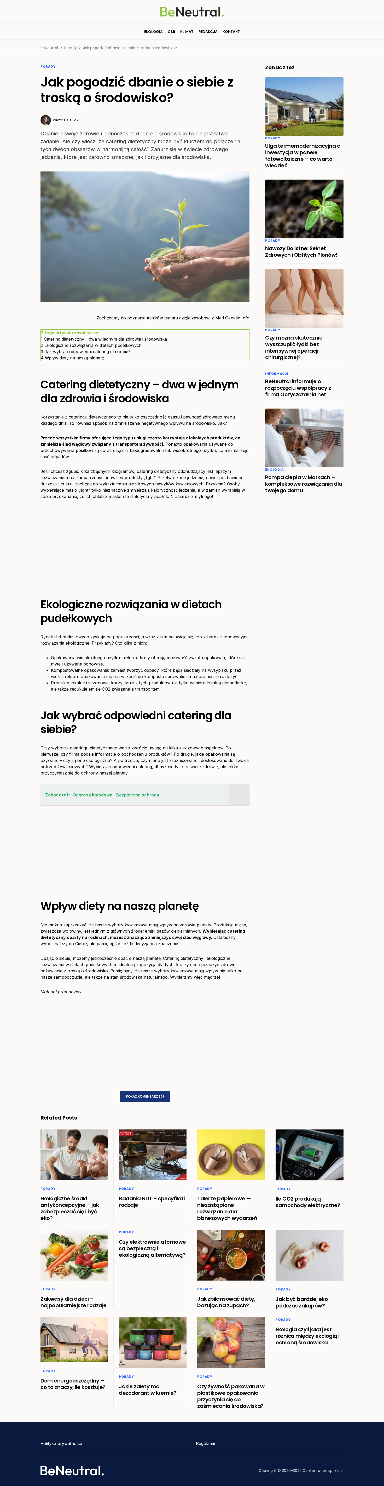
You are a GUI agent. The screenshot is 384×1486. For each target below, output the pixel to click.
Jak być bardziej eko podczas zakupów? (302, 1302)
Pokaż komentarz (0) (145, 1096)
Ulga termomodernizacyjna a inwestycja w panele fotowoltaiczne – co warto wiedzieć (302, 155)
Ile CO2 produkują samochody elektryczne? (308, 1202)
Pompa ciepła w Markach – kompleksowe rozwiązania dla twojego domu (303, 484)
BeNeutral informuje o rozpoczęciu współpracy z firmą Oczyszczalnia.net (298, 388)
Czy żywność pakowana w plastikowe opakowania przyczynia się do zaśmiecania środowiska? (230, 1396)
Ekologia (274, 469)
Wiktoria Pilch (66, 120)
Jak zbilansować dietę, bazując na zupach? (226, 1302)
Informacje (277, 373)
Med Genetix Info (232, 317)
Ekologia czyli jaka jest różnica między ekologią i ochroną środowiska (308, 1336)
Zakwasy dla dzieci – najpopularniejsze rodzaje (73, 1302)
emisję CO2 (99, 689)
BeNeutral (49, 47)
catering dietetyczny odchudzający (171, 471)
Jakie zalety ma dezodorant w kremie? (147, 1390)
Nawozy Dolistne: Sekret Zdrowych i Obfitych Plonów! (301, 252)
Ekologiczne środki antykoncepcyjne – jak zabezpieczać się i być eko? (69, 1208)
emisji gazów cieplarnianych (172, 931)
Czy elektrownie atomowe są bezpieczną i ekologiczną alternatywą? (152, 1248)
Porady (70, 47)
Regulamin (206, 1443)
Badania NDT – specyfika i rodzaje (152, 1202)
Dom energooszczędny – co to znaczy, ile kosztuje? (73, 1384)
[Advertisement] (144, 544)
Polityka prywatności (61, 1443)
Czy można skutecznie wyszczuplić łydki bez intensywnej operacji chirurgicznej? (293, 347)
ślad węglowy (76, 444)
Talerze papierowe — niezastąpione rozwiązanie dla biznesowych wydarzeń (227, 1208)
